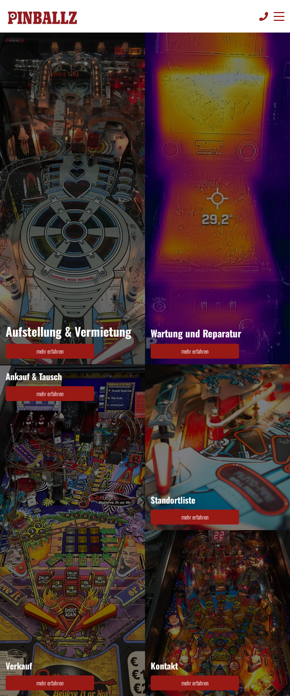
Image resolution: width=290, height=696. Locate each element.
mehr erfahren (50, 351)
